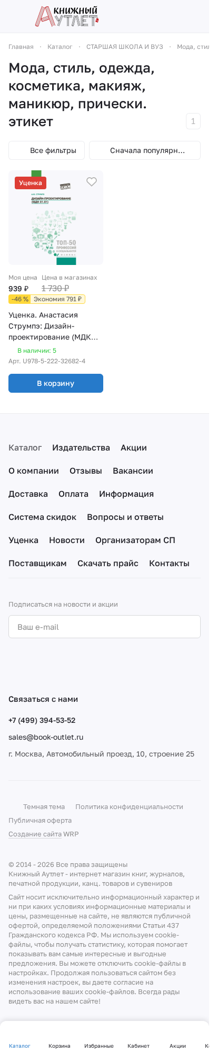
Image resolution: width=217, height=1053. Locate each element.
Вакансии (133, 470)
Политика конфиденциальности (129, 806)
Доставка (28, 493)
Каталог (25, 447)
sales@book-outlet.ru (45, 736)
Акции (134, 447)
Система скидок (42, 517)
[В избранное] (91, 182)
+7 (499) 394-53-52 (41, 719)
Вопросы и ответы (125, 517)
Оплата (73, 493)
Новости (67, 540)
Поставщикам (37, 563)
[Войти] (177, 16)
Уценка (23, 540)
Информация (126, 493)
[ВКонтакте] (14, 665)
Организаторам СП (135, 540)
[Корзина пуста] (195, 16)
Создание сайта (35, 834)
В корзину (55, 383)
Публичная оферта (40, 820)
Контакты (169, 563)
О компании (33, 470)
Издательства (81, 447)
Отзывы (86, 470)
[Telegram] (35, 665)
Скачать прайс (108, 563)
